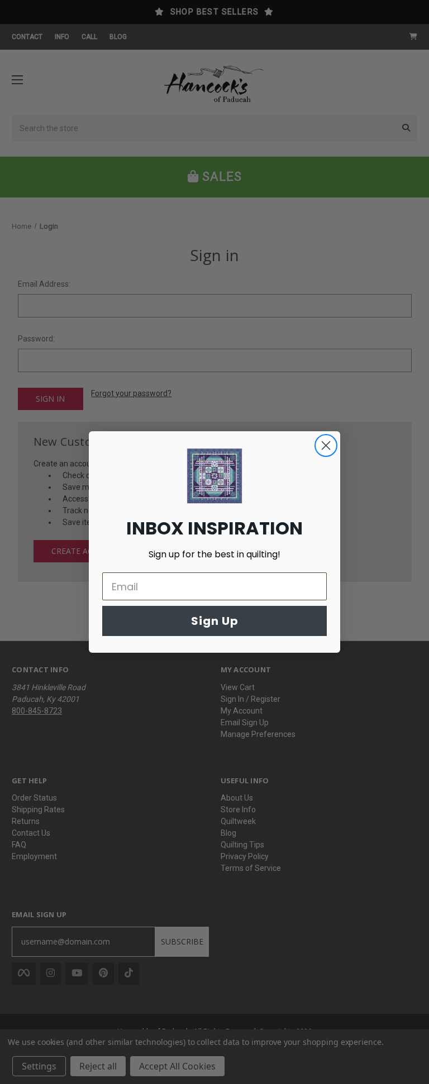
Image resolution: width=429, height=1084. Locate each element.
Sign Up (215, 621)
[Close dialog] (326, 445)
